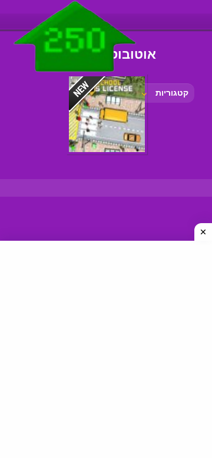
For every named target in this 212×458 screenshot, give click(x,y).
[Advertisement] (106, 349)
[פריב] (75, 74)
